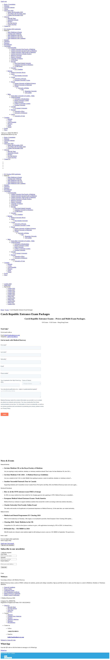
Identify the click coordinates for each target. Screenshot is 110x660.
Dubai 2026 (7, 285)
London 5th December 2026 (15, 15)
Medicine (10, 614)
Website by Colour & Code (8, 640)
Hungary (13, 110)
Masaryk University (16, 55)
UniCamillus (28, 92)
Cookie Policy (8, 658)
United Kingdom (15, 97)
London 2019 (11, 291)
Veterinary (7, 41)
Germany (13, 68)
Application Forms (9, 590)
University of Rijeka (23, 88)
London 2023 (11, 298)
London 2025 (11, 304)
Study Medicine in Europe (15, 32)
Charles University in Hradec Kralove (21, 54)
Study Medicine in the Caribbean (16, 38)
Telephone (3, 336)
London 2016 (11, 288)
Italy (22, 89)
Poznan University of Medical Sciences (25, 83)
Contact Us (7, 26)
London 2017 (11, 290)
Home (2, 310)
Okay (5, 656)
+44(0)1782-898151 (12, 336)
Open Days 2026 (8, 10)
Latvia (12, 74)
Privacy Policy (8, 589)
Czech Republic (12, 47)
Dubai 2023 (11, 296)
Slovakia (13, 61)
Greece (13, 114)
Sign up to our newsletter (7, 545)
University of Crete (19, 116)
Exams (6, 128)
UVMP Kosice (18, 66)
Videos (6, 9)
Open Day (10, 610)
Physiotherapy (8, 44)
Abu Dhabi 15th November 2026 (17, 13)
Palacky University (16, 57)
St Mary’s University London (22, 103)
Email (2, 335)
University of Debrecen (20, 113)
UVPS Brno (14, 60)
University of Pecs (19, 111)
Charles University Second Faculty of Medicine (24, 50)
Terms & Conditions (9, 587)
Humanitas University (31, 91)
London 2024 (11, 301)
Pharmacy (7, 43)
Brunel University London (21, 100)
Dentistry (6, 40)
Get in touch (10, 543)
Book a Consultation (9, 4)
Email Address (5, 561)
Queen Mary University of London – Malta (22, 96)
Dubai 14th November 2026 (15, 12)
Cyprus (13, 77)
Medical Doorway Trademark (12, 593)
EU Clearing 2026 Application (12, 29)
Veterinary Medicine (13, 619)
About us (6, 17)
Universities (7, 46)
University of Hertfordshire (21, 99)
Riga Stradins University (21, 75)
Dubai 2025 (11, 302)
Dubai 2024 (11, 299)
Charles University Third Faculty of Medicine (23, 52)
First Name (4, 554)
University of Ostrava (17, 58)
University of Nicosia (20, 78)
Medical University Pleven (18, 72)
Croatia (16, 86)
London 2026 (8, 284)
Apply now (4, 1)
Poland (13, 82)
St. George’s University (20, 108)
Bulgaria (10, 71)
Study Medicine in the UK (15, 35)
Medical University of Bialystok (23, 85)
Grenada (13, 106)
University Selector (9, 7)
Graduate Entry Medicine (14, 33)
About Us (6, 605)
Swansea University (19, 105)
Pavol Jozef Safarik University (22, 63)
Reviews (10, 21)
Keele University (19, 102)
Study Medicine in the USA (15, 37)
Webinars (6, 6)
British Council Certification (11, 595)
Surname (3, 557)
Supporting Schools (13, 20)
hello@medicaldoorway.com (12, 335)
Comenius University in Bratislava (23, 64)
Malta (9, 94)
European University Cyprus (22, 80)
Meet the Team (12, 18)
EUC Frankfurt (18, 69)
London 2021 (11, 293)
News (5, 130)
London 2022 (11, 294)
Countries (6, 117)
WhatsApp (4, 650)
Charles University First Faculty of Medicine (23, 49)
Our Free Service (12, 23)
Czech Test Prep (12, 24)
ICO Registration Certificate (11, 592)
